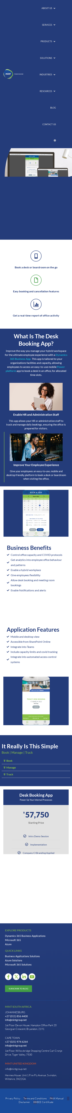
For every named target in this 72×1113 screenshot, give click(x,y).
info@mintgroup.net (16, 1019)
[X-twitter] (16, 976)
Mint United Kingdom (20, 1063)
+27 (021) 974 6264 (16, 1041)
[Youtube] (32, 976)
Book (9, 760)
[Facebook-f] (8, 976)
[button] (49, 8)
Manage (11, 767)
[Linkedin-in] (24, 976)
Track (9, 774)
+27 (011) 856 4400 (16, 1016)
